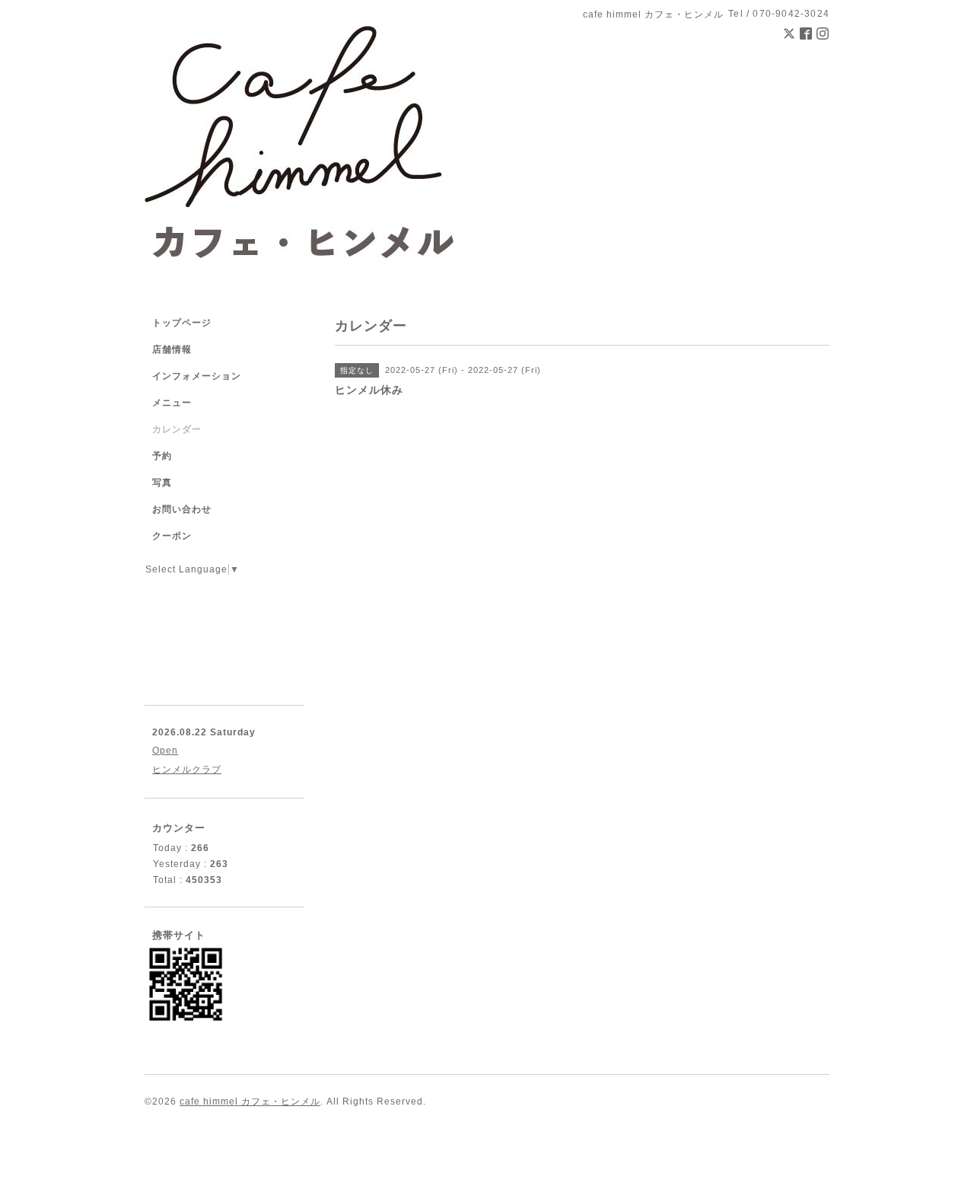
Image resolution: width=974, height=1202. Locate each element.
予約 (162, 456)
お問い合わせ (182, 509)
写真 (162, 482)
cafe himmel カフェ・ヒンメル (250, 1101)
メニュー (172, 402)
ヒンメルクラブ (186, 769)
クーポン (172, 536)
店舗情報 (172, 349)
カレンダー (177, 429)
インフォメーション (196, 376)
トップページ (182, 322)
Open (165, 750)
